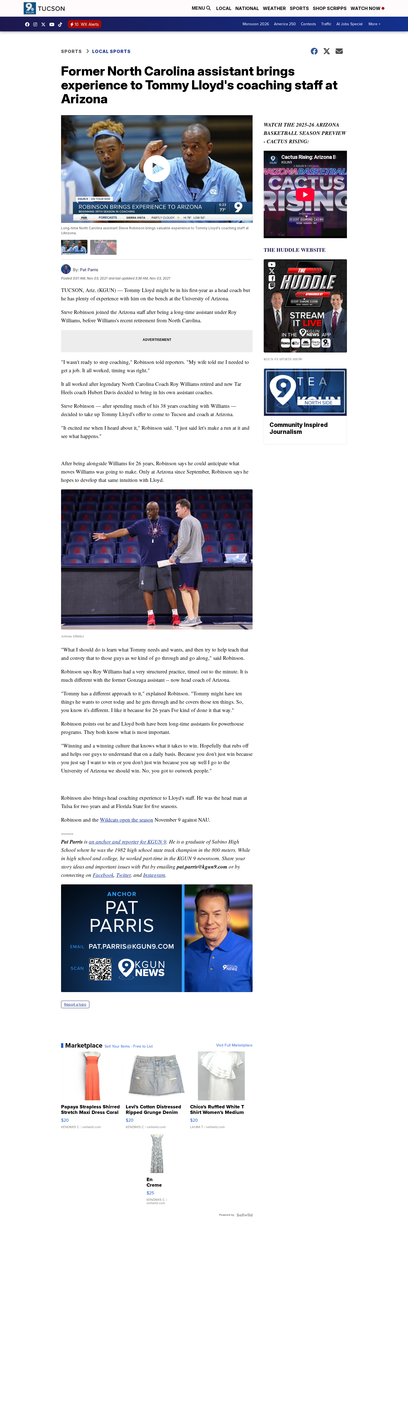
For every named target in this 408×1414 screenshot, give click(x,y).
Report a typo (75, 1004)
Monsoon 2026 (256, 24)
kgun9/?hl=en (36, 24)
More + (375, 24)
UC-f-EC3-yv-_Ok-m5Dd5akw (53, 24)
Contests (308, 24)
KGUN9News (28, 24)
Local (223, 8)
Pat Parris (89, 269)
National (247, 8)
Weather (274, 8)
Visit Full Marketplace (234, 1045)
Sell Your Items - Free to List (129, 1046)
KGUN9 (44, 24)
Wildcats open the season (126, 819)
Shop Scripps (330, 8)
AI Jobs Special (349, 24)
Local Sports (111, 51)
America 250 (285, 24)
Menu (199, 8)
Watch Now (366, 8)
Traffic (326, 24)
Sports (299, 8)
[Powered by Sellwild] (244, 1215)
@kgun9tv (61, 24)
